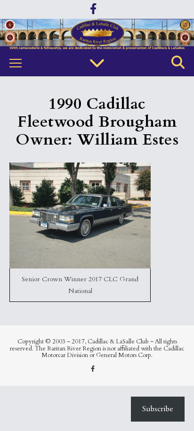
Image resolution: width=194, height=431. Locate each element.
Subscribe (157, 409)
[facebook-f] (93, 9)
